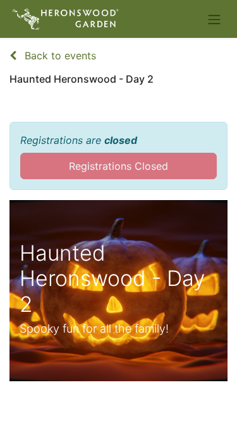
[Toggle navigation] (214, 19)
